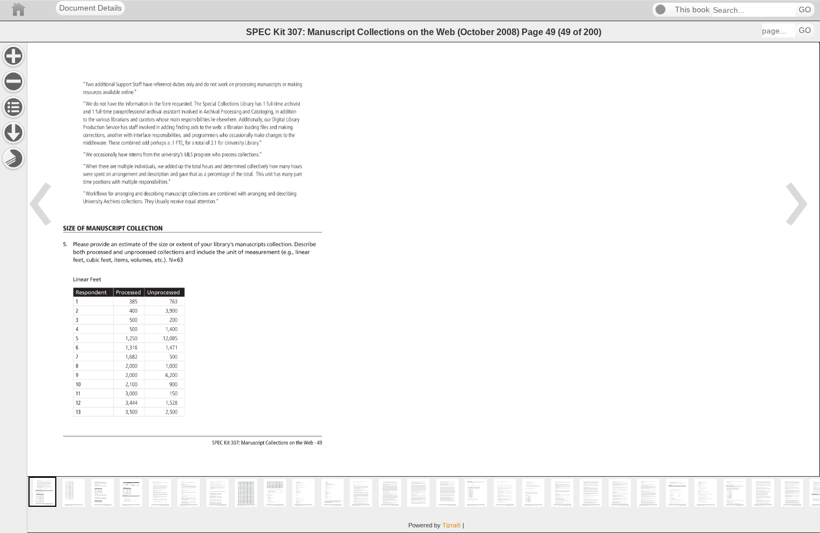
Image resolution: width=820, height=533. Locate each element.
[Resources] (13, 133)
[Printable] (13, 158)
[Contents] (13, 107)
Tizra (451, 525)
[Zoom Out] (13, 81)
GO (804, 10)
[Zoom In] (13, 56)
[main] (423, 287)
